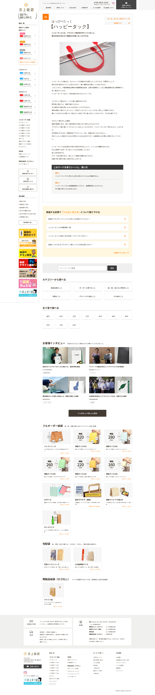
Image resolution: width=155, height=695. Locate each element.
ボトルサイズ (22, 147)
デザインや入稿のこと (87, 296)
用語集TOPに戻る (120, 253)
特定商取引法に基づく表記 (122, 660)
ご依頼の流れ (96, 668)
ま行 (126, 316)
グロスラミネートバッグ (73, 671)
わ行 (74, 325)
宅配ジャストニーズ (24, 154)
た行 (87, 316)
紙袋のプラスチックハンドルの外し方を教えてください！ (69, 219)
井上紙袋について (109, 7)
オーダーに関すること (87, 288)
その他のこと (118, 296)
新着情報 (118, 668)
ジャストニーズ (23, 122)
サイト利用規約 (120, 665)
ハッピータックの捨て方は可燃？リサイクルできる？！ (68, 236)
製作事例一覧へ (28, 222)
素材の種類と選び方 (28, 189)
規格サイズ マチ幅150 (25, 144)
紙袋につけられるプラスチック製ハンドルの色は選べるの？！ (71, 244)
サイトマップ (119, 670)
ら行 (61, 325)
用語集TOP (117, 23)
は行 (113, 316)
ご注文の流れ (72, 7)
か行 (61, 316)
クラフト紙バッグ (24, 164)
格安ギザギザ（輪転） (25, 141)
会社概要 (118, 657)
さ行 (74, 316)
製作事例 (48, 7)
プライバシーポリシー (121, 662)
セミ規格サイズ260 (24, 130)
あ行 (48, 316)
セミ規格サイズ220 (24, 133)
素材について (60, 7)
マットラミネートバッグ (73, 674)
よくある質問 (96, 7)
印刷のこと (56, 296)
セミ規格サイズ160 (24, 136)
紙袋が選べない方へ (28, 173)
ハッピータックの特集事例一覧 (59, 227)
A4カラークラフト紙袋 (72, 668)
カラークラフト (53, 681)
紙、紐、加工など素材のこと (118, 19)
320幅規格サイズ (23, 157)
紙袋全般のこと (56, 288)
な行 (100, 316)
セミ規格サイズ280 (24, 128)
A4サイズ (21, 138)
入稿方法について (28, 181)
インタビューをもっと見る (87, 413)
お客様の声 (84, 7)
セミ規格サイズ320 (24, 125)
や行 (48, 325)
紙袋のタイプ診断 (97, 670)
